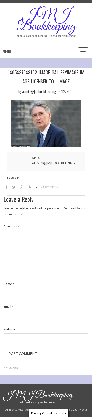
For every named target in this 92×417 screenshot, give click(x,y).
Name (9, 284)
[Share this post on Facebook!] (6, 188)
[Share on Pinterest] (30, 188)
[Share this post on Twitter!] (14, 188)
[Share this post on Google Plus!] (22, 188)
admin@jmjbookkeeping (39, 91)
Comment (12, 226)
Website (9, 329)
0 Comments (49, 187)
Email (8, 306)
